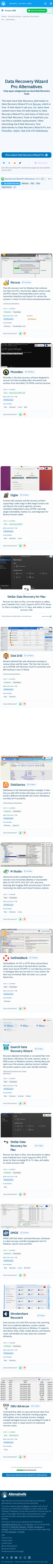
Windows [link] (25, 183)
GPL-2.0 (21, 393)
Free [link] (38, 183)
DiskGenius (42, 130)
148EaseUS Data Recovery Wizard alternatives (14, 1072)
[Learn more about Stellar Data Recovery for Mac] (6, 1142)
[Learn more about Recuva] (6, 283)
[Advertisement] (26, 48)
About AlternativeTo (9, 1546)
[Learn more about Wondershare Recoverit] (6, 1314)
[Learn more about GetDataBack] (6, 958)
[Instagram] (25, 1557)
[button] (26, 282)
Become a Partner (8, 1548)
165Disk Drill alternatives (11, 674)
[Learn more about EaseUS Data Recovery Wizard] (6, 1047)
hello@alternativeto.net (11, 1524)
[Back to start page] (3, 3)
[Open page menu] (51, 3)
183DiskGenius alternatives (12, 803)
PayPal (21, 1532)
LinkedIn (4, 1529)
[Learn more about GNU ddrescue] (6, 1406)
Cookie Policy (6, 1543)
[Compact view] (45, 179)
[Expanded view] (43, 179)
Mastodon (15, 1527)
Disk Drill (26, 130)
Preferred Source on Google (12, 1551)
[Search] (45, 4)
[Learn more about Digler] (6, 495)
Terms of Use (6, 1538)
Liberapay (12, 1532)
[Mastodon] (11, 1557)
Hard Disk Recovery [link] (12, 183)
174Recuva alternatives (11, 303)
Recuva (37, 103)
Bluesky (23, 1527)
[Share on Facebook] (4, 163)
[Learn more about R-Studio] (6, 872)
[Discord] (2, 1557)
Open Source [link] (7, 187)
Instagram (38, 1527)
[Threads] (20, 1557)
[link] (26, 1475)
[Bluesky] (16, 1557)
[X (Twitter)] (7, 1557)
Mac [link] (32, 183)
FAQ (3, 1535)
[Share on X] (9, 163)
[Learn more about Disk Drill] (6, 656)
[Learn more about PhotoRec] (6, 372)
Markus (26, 1506)
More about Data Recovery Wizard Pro (24, 155)
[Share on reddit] (14, 163)
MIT (20, 524)
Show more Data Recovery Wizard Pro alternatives (26, 1475)
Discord (30, 1524)
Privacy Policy (6, 1540)
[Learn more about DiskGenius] (6, 785)
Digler (16, 130)
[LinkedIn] (29, 1557)
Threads (29, 1527)
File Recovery (8, 319)
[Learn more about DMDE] (6, 1233)
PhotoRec (7, 130)
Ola (18, 1506)
